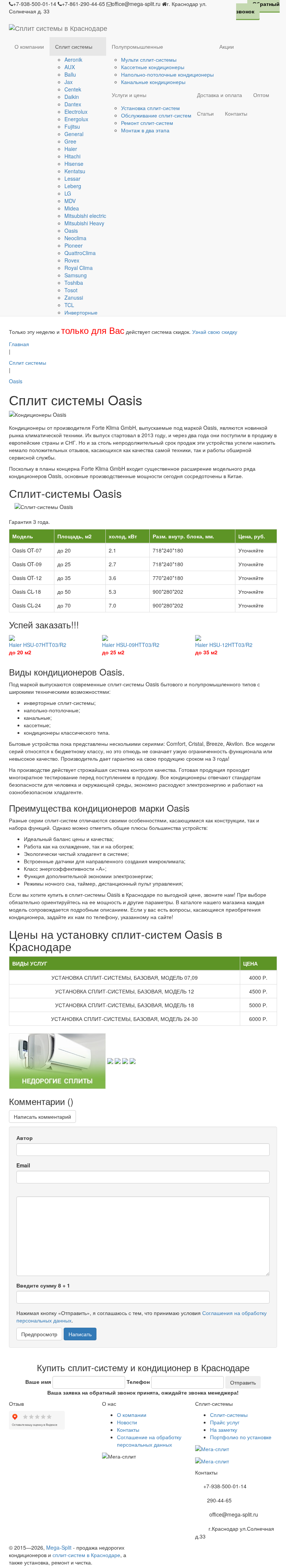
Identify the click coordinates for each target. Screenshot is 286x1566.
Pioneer (73, 245)
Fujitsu (72, 126)
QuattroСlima (80, 253)
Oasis (71, 230)
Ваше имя (38, 1381)
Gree (70, 141)
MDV (70, 200)
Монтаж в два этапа (145, 130)
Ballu (70, 74)
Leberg (72, 186)
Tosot (70, 290)
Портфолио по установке (240, 1437)
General (73, 134)
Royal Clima (78, 267)
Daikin (71, 96)
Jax (68, 82)
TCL (69, 305)
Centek (72, 89)
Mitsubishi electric (85, 215)
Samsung (75, 275)
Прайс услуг (224, 1422)
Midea (71, 208)
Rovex (71, 260)
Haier (70, 148)
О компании (29, 46)
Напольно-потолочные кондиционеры (167, 74)
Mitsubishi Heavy (84, 223)
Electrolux (76, 111)
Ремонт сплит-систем (147, 122)
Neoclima (75, 238)
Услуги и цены (129, 95)
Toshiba (73, 282)
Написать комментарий (42, 1116)
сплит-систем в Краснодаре (86, 1555)
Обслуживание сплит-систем (156, 115)
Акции (226, 46)
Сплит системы (73, 46)
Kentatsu (74, 171)
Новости (127, 1422)
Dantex (72, 104)
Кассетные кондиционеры (152, 67)
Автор (24, 1137)
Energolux (76, 119)
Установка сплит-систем (150, 108)
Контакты (236, 113)
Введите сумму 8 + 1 (43, 1285)
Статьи (205, 113)
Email (23, 1165)
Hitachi (72, 156)
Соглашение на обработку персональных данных (149, 1440)
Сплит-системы (229, 1414)
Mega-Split (59, 1547)
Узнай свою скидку (214, 331)
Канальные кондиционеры (153, 82)
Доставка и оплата (219, 95)
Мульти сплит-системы (149, 59)
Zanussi (73, 297)
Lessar (72, 178)
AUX (69, 67)
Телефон (138, 1381)
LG (67, 193)
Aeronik (73, 59)
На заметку (223, 1429)
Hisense (73, 163)
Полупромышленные (137, 46)
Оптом (261, 95)
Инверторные (81, 312)
